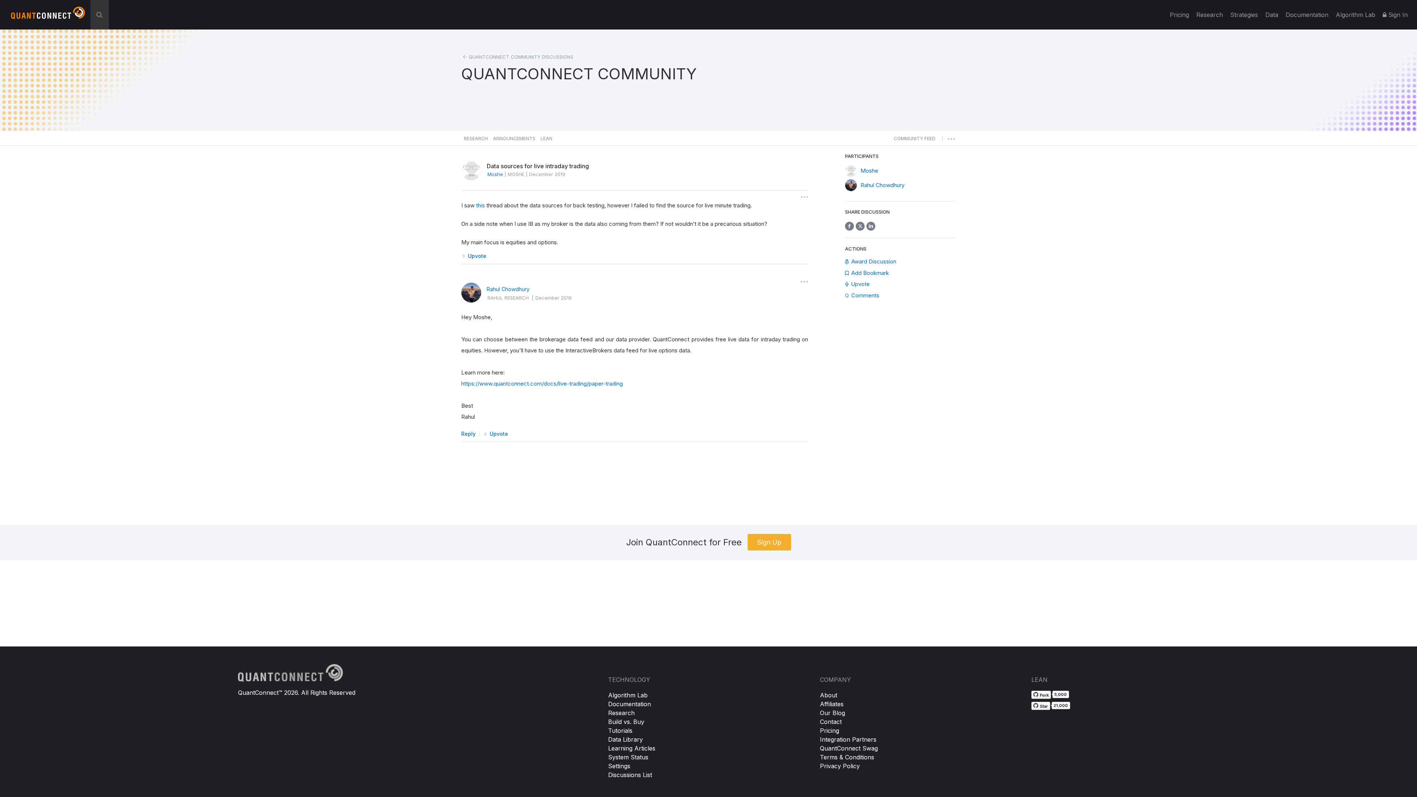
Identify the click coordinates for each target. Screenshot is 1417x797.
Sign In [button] (1397, 14)
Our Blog (832, 713)
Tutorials (620, 730)
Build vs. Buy (626, 721)
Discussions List (630, 775)
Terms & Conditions (847, 757)
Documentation (629, 704)
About (828, 695)
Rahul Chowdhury (508, 289)
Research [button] (476, 138)
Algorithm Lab (628, 695)
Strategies (1244, 14)
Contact (831, 721)
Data (1271, 14)
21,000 (1061, 705)
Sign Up (769, 542)
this (480, 205)
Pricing (1179, 14)
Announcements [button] (514, 138)
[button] (914, 140)
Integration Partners (848, 739)
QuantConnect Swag (849, 748)
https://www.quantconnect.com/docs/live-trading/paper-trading (542, 383)
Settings (619, 766)
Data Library (625, 739)
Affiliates (832, 704)
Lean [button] (546, 138)
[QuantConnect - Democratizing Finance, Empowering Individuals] (48, 16)
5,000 (1060, 694)
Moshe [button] (495, 174)
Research (1209, 14)
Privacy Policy (840, 766)
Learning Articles (631, 748)
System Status (628, 757)
